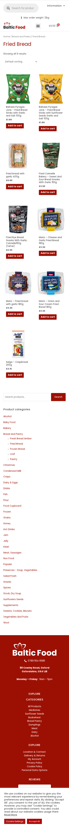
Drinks (6, 488)
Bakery (7, 428)
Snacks (7, 581)
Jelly (5, 541)
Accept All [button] (34, 821)
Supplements (10, 605)
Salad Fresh (9, 576)
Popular (7, 564)
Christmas (9, 465)
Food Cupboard (12, 505)
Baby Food (9, 422)
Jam (5, 535)
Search (58, 397)
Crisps (6, 476)
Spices (7, 587)
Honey (7, 523)
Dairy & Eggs (10, 482)
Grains (7, 517)
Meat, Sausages (12, 552)
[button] (38, 26)
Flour (6, 500)
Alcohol (7, 416)
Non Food (8, 558)
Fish (5, 494)
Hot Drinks (9, 529)
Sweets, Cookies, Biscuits (17, 611)
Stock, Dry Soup (12, 593)
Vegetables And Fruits (15, 616)
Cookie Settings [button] (14, 821)
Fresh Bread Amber (21, 438)
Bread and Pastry (13, 434)
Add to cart (15, 125)
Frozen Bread (17, 449)
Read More (10, 814)
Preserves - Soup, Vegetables (20, 570)
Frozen (7, 511)
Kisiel (6, 546)
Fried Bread (16, 443)
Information (54, 5)
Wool (6, 622)
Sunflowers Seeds (13, 599)
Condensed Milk (12, 471)
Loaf (12, 454)
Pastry (13, 459)
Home (6, 36)
